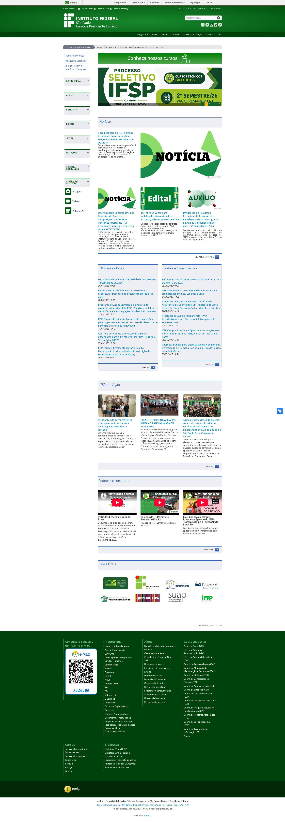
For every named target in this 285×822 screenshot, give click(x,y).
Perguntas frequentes (147, 34)
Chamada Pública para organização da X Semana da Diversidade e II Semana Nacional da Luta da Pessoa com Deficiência (191, 348)
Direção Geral (111, 683)
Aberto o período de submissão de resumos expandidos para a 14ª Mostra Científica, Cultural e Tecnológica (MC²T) (127, 337)
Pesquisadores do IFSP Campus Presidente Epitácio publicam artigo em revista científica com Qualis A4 (116, 137)
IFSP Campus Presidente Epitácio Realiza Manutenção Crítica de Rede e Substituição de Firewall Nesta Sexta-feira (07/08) (124, 351)
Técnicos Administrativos (117, 714)
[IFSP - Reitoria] (147, 582)
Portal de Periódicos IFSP (117, 767)
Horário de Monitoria (154, 698)
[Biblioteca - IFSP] (207, 585)
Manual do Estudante (154, 679)
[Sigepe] (177, 584)
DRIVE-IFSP (150, 47)
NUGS (108, 679)
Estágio (147, 671)
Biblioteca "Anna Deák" (116, 749)
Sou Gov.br (139, 47)
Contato (164, 34)
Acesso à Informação (192, 34)
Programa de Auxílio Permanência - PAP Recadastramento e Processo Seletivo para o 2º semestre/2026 (188, 319)
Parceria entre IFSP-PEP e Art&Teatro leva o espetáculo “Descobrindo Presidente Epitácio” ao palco (126, 294)
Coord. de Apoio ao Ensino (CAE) (199, 664)
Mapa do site (216, 8)
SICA (157, 47)
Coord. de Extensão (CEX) (196, 689)
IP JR (162, 47)
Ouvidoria (210, 34)
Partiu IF (69, 763)
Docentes (109, 710)
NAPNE (108, 668)
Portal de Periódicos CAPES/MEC (120, 763)
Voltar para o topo (211, 625)
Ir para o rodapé (121, 9)
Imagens (77, 191)
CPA (220, 34)
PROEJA (68, 767)
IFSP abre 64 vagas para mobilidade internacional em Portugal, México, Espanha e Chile (160, 216)
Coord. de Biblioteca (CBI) (196, 675)
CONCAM (109, 653)
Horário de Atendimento (117, 646)
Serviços (175, 34)
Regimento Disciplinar (155, 687)
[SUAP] (177, 597)
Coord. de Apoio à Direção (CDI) (199, 686)
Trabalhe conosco (74, 55)
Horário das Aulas (153, 675)
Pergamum (122, 47)
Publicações (78, 211)
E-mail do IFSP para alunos (157, 668)
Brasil (73, 2)
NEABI (108, 676)
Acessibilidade (185, 8)
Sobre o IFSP (111, 695)
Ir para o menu (88, 9)
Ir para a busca (104, 9)
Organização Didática (154, 683)
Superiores (70, 760)
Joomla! (147, 815)
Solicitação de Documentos (157, 690)
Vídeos (76, 201)
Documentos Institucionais (118, 717)
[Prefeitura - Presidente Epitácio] (115, 598)
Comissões (110, 702)
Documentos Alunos (154, 664)
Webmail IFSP (110, 47)
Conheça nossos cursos (152, 58)
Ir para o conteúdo (71, 9)
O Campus (110, 698)
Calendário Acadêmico (155, 653)
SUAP (131, 47)
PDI (106, 691)
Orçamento (110, 672)
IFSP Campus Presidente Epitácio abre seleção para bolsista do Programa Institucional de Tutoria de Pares (191, 333)
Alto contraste (201, 8)
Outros (68, 771)
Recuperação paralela (154, 702)
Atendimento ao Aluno (155, 694)
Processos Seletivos (75, 60)
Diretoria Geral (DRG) (194, 646)
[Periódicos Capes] (147, 598)
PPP (107, 687)
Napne (187, 736)
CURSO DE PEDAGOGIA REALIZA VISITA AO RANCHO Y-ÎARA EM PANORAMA (158, 423)
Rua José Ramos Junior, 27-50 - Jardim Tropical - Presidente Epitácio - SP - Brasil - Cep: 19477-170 (142, 805)
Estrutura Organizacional (117, 706)
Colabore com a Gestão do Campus (75, 67)
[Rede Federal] (115, 583)
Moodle (100, 47)
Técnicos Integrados (75, 756)
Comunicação (111, 664)
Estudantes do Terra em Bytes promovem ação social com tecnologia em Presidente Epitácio (115, 424)
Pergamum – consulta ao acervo (120, 760)
